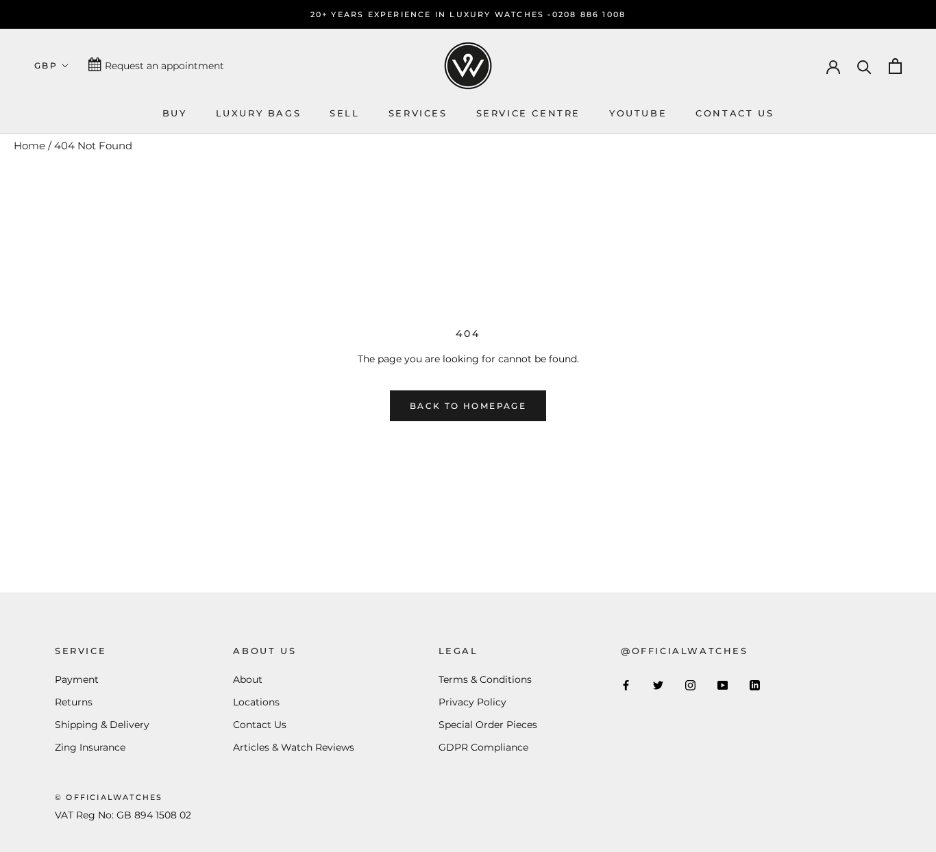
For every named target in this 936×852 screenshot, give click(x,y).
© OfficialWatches (108, 797)
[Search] (864, 66)
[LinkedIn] (755, 685)
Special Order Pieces (488, 724)
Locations (256, 702)
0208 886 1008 (589, 14)
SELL (344, 113)
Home (29, 145)
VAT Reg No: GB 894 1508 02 (123, 815)
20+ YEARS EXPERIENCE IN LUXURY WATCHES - (431, 14)
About (247, 679)
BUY (174, 113)
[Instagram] (690, 685)
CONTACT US (734, 113)
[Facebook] (626, 685)
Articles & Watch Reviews (293, 747)
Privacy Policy (472, 702)
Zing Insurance (90, 747)
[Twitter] (658, 685)
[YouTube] (722, 685)
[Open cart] (895, 66)
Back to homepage (468, 406)
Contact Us (259, 724)
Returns (74, 702)
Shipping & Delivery (102, 724)
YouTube (638, 113)
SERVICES (418, 113)
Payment (77, 679)
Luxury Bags (258, 113)
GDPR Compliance (483, 747)
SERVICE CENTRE (528, 113)
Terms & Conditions (485, 679)
